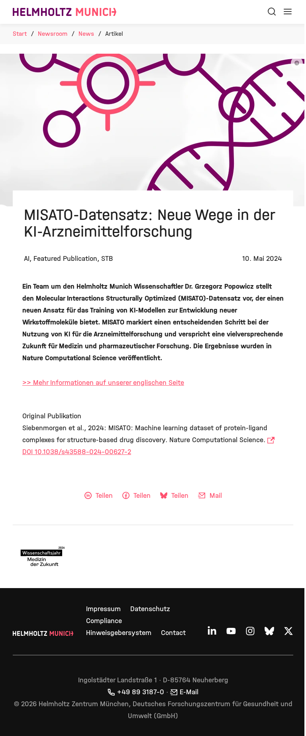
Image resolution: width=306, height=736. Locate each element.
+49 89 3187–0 (140, 692)
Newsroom (52, 33)
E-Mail (189, 692)
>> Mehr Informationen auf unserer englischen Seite (103, 383)
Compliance (104, 621)
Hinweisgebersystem (118, 633)
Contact (173, 633)
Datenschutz (150, 609)
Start (20, 33)
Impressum (103, 609)
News (86, 33)
